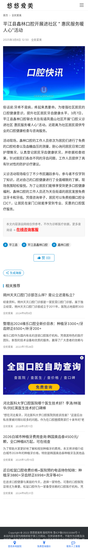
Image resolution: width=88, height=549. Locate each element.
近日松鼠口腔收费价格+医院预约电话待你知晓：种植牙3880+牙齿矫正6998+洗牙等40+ (42, 472)
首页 (5, 15)
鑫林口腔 (63, 244)
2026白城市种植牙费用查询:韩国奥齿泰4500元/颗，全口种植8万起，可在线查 (40, 439)
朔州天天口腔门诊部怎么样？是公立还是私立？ (39, 295)
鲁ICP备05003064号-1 (66, 532)
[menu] (81, 5)
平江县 (13, 244)
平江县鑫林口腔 (38, 244)
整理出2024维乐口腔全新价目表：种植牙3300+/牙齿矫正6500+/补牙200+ (43, 326)
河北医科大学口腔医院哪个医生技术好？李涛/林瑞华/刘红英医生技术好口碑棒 (42, 405)
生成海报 (15, 272)
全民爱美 (36, 39)
